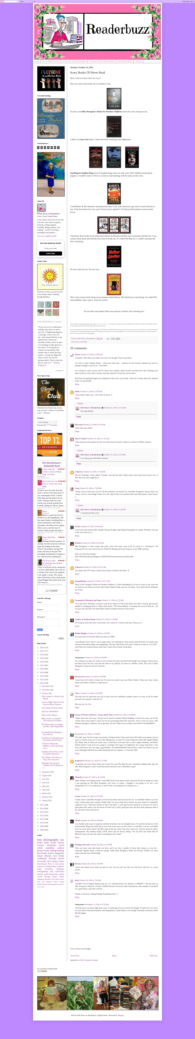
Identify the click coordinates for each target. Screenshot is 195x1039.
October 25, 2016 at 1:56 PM (99, 633)
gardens (54, 884)
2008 (42, 830)
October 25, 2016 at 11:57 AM (98, 581)
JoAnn (77, 526)
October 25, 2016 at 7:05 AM (98, 439)
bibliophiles (60, 884)
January (45, 800)
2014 (42, 808)
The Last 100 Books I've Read (50, 61)
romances (40, 879)
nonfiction (51, 845)
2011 (42, 819)
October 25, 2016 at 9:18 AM (93, 543)
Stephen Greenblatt (47, 565)
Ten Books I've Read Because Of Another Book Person (53, 739)
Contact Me (138, 61)
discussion (48, 884)
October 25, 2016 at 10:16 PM (93, 777)
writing (48, 866)
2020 (42, 669)
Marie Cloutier (81, 439)
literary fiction (58, 877)
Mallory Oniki (42, 476)
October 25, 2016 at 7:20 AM (94, 472)
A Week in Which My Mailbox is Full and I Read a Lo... (52, 746)
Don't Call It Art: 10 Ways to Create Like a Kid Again (52, 483)
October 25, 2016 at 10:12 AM (94, 567)
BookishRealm (80, 581)
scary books (83, 342)
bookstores (49, 869)
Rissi (77, 880)
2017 (42, 680)
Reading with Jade (82, 845)
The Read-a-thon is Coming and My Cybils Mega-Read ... (52, 726)
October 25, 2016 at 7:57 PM (96, 761)
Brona (77, 354)
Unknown (79, 472)
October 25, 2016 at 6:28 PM (124, 715)
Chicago (47, 877)
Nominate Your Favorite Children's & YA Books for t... (52, 765)
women (61, 882)
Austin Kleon (41, 488)
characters (41, 866)
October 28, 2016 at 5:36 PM (92, 864)
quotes (61, 874)
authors (60, 848)
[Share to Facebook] (117, 339)
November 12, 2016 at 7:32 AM (97, 904)
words (43, 861)
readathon (50, 848)
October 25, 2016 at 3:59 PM (95, 677)
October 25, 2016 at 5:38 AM (91, 354)
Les (76, 734)
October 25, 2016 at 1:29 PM (107, 619)
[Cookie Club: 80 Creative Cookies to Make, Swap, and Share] (40, 474)
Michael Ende (46, 513)
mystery (42, 887)
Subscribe (50, 253)
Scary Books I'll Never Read (52, 708)
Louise (77, 796)
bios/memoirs (42, 864)
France (61, 842)
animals (40, 874)
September (46, 772)
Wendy (78, 820)
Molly (77, 391)
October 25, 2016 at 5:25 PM (115, 455)
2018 (42, 676)
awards (39, 877)
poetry (61, 864)
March (44, 793)
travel (61, 845)
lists (77, 342)
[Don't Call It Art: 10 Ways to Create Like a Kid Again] (40, 485)
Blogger (121, 1015)
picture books (43, 850)
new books (58, 856)
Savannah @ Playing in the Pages (88, 600)
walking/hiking (42, 871)
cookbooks (42, 858)
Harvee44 (79, 425)
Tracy (77, 693)
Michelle (78, 777)
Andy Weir (45, 539)
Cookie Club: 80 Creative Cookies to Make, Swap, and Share (52, 471)
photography (51, 839)
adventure (48, 879)
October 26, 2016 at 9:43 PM (92, 820)
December (46, 686)
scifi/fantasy (59, 871)
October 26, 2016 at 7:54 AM (92, 796)
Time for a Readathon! (50, 711)
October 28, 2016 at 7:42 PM (90, 880)
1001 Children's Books (55, 861)
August (45, 775)
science (61, 879)
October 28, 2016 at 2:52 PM (101, 845)
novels (61, 858)
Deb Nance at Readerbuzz (91, 408)
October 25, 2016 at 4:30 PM (91, 693)
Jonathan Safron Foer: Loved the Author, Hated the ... (52, 753)
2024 (42, 655)
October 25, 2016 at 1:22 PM (113, 600)
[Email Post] (107, 339)
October (45, 693)
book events (50, 842)
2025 (42, 651)
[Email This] (111, 339)
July (44, 779)
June (44, 783)
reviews (40, 845)
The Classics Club (94, 61)
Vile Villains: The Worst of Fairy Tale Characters (52, 758)
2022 (42, 662)
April (44, 790)
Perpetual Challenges (108, 61)
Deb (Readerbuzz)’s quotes (50, 321)
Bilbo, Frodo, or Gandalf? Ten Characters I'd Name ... (52, 720)
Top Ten (88, 704)
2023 (42, 658)
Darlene (78, 543)
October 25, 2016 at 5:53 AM (94, 425)
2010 (42, 823)
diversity (52, 858)
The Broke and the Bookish (103, 324)
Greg (77, 488)
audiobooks (41, 884)
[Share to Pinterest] (119, 339)
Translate (53, 425)
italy (51, 871)
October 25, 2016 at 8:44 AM (92, 526)
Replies (80, 403)
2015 (42, 805)
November (46, 690)
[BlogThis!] (113, 339)
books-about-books (51, 874)
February (45, 797)
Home (37, 61)
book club (41, 882)
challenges (60, 869)
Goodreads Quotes (59, 370)
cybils (40, 848)
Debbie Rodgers (81, 633)
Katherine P (80, 761)
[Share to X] (115, 339)
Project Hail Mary (48, 537)
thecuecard (79, 677)
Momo (44, 511)
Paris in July (53, 864)
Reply (77, 384)
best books (42, 853)
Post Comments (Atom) (89, 960)
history (53, 866)
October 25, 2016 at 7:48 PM (89, 734)
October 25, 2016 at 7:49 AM (90, 488)
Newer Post (75, 956)
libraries (48, 856)
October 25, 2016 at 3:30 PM (96, 658)
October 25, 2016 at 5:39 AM (91, 391)
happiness (59, 853)
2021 (42, 665)
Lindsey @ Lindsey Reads (85, 619)
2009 (42, 826)
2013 (42, 812)
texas (38, 887)
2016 (42, 683)
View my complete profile (46, 236)
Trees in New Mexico (50, 715)
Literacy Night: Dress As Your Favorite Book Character (53, 703)
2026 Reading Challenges (125, 61)
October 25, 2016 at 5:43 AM (115, 408)
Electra (78, 864)
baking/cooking (57, 850)
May (44, 786)
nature (40, 856)
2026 (42, 648)
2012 (42, 815)
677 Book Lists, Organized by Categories (74, 61)
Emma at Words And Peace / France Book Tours (94, 715)
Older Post (153, 956)
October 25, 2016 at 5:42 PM (115, 510)
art (38, 861)
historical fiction (52, 882)
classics (50, 853)
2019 (42, 672)
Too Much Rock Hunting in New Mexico (52, 733)
